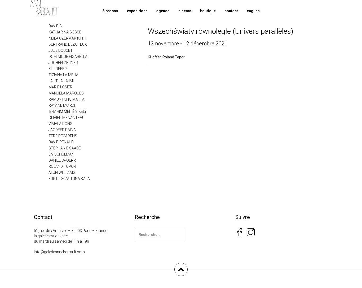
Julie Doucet (60, 50)
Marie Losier (60, 87)
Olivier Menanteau (66, 117)
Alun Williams (61, 172)
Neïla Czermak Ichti (67, 38)
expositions (137, 11)
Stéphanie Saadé (64, 148)
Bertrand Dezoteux (67, 44)
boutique (208, 11)
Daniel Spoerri (62, 160)
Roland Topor (173, 57)
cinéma (184, 11)
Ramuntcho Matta (66, 99)
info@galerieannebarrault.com (59, 252)
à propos (110, 11)
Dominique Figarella (67, 56)
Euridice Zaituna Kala (69, 179)
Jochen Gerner (63, 63)
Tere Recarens (62, 136)
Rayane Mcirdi (61, 105)
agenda (163, 11)
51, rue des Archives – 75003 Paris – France (70, 231)
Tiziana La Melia (63, 75)
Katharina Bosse (64, 32)
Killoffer (154, 57)
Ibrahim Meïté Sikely (67, 111)
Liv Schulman (61, 154)
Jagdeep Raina (62, 130)
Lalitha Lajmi (61, 81)
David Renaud (61, 142)
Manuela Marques (66, 93)
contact (231, 11)
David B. (55, 26)
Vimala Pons (60, 124)
